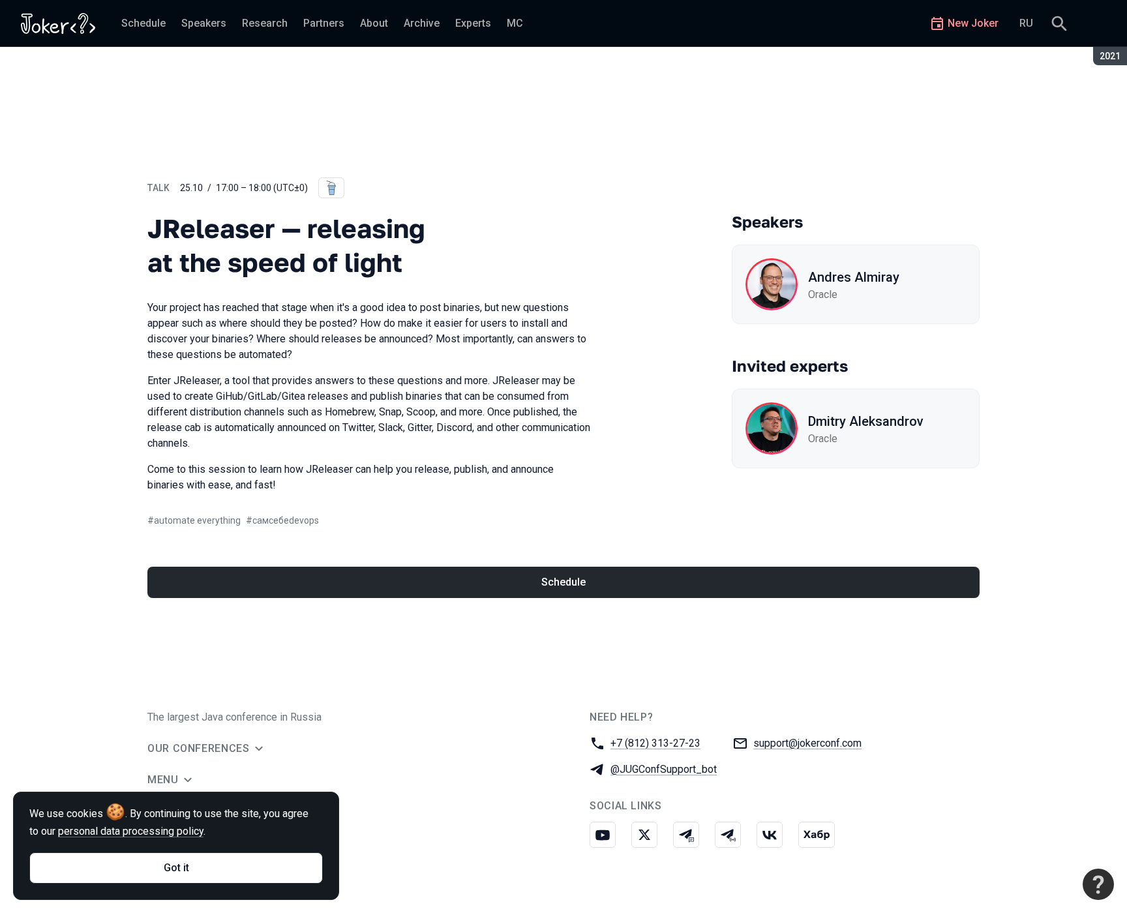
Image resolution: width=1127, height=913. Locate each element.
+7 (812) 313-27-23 (655, 743)
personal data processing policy (130, 831)
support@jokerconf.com (807, 743)
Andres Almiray (853, 277)
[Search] (1059, 23)
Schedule (563, 582)
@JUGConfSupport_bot (663, 769)
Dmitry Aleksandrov (866, 421)
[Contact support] (1098, 884)
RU (1026, 23)
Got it (176, 867)
